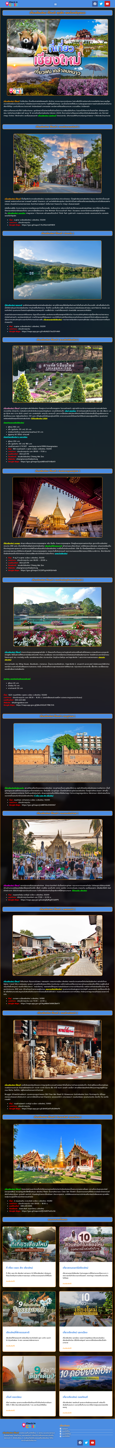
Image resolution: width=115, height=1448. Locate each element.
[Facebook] (95, 4)
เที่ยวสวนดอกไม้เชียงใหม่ (75, 1268)
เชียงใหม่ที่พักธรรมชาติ (17, 1332)
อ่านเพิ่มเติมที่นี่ (10, 1281)
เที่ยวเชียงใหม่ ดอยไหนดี (75, 1397)
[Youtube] (107, 4)
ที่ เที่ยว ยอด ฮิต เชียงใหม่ (19, 1268)
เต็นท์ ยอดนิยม (13, 1397)
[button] (55, 4)
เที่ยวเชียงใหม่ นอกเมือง (75, 1332)
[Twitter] (101, 4)
